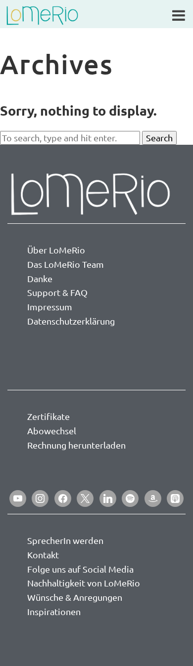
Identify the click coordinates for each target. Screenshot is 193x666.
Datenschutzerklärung (71, 321)
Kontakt (43, 554)
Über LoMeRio (56, 250)
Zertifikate (48, 416)
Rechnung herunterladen (76, 445)
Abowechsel (51, 430)
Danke (39, 278)
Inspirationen (54, 611)
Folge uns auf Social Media (80, 569)
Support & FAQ (57, 292)
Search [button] (159, 137)
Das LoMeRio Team (65, 264)
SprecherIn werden (65, 540)
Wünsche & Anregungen (74, 597)
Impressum (49, 306)
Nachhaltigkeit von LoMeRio (83, 583)
